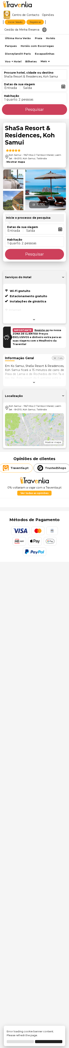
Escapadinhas (45, 53)
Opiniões (48, 15)
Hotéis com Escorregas (37, 46)
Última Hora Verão (18, 38)
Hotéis (50, 38)
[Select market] (44, 29)
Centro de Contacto (25, 15)
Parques (11, 46)
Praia (38, 38)
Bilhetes (31, 61)
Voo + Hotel (13, 61)
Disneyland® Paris (18, 53)
